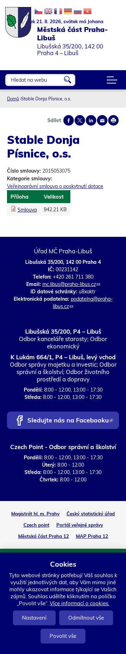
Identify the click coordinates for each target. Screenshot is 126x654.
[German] (68, 11)
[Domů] (18, 19)
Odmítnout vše (86, 617)
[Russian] (78, 11)
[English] (48, 11)
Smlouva (27, 210)
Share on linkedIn (91, 120)
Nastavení (34, 617)
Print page (113, 120)
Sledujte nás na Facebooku (70, 421)
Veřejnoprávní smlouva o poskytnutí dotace (55, 186)
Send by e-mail (102, 120)
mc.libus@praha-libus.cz (71, 284)
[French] (58, 11)
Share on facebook (68, 120)
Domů (13, 98)
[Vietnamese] (87, 11)
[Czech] (38, 11)
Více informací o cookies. (79, 603)
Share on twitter (80, 120)
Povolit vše (63, 636)
